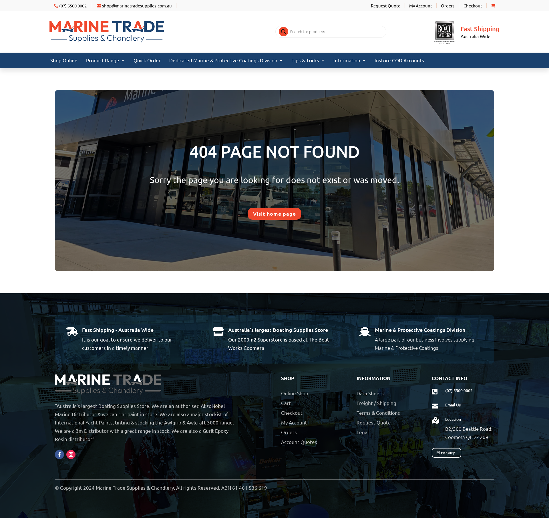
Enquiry (448, 452)
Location (453, 419)
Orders (448, 5)
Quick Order (147, 60)
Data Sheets (370, 393)
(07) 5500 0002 (73, 5)
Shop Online (63, 60)
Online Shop (294, 393)
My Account (420, 5)
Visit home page (274, 213)
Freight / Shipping (376, 403)
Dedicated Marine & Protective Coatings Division (223, 60)
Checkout (473, 5)
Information (346, 60)
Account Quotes (299, 442)
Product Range (102, 60)
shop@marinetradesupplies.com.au (137, 5)
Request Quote (385, 5)
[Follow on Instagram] (70, 454)
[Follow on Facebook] (59, 454)
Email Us (453, 405)
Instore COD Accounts (399, 60)
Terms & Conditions (378, 413)
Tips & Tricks (305, 60)
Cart (286, 403)
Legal (363, 432)
